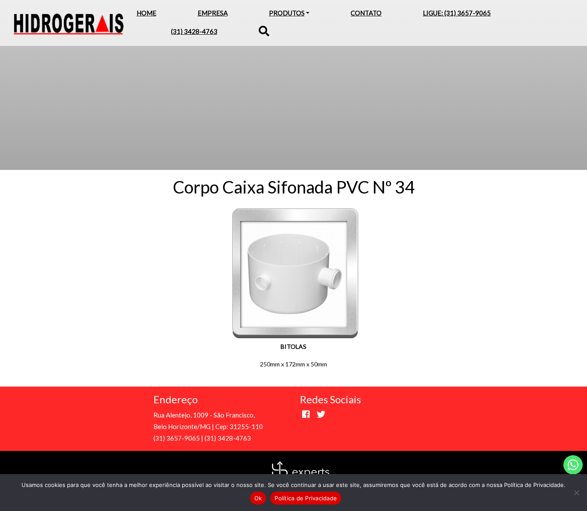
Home (146, 13)
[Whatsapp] (573, 465)
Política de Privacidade (306, 498)
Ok (258, 498)
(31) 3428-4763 (194, 31)
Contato (366, 13)
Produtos (287, 13)
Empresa (213, 13)
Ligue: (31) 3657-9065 (457, 13)
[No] (576, 492)
